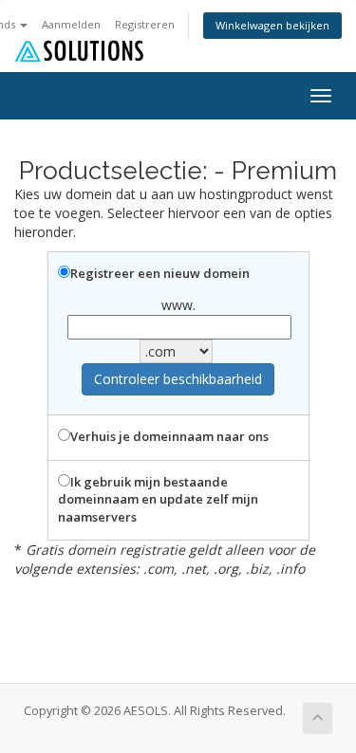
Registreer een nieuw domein (160, 273)
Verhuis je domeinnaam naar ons (169, 436)
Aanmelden (71, 24)
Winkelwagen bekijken (272, 25)
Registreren (145, 24)
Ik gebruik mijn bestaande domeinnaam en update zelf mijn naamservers (158, 499)
